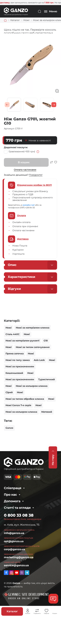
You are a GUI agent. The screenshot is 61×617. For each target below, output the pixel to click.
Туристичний (46, 379)
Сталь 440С (13, 334)
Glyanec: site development (28, 594)
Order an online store (24, 598)
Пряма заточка (15, 353)
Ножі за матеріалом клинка (32, 327)
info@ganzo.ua (14, 533)
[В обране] (55, 164)
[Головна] (5, 20)
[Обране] (46, 611)
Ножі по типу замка (18, 360)
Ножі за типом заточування (33, 347)
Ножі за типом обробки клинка (25, 398)
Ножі (9, 327)
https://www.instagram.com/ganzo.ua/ (11, 572)
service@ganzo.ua (16, 565)
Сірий (9, 392)
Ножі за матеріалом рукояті (22, 340)
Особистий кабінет (28, 611)
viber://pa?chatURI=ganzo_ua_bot (22, 572)
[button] (7, 104)
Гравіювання (22, 151)
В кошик (24, 162)
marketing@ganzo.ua (18, 557)
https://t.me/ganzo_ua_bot (27, 572)
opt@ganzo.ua (14, 541)
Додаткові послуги (15, 147)
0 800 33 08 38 (19, 515)
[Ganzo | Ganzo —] (16, 11)
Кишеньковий (14, 373)
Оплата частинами (25, 169)
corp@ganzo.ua (14, 549)
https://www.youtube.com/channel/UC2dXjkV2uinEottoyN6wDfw (16, 572)
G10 (46, 340)
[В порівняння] (51, 164)
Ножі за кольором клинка (31, 385)
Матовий (46, 411)
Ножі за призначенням (20, 366)
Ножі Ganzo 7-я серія (18, 405)
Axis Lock (39, 360)
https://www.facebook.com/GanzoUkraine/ (6, 572)
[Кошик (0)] (55, 611)
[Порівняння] (37, 611)
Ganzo (9, 427)
